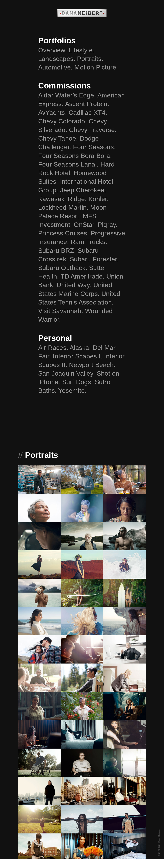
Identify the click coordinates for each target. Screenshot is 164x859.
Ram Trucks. (89, 241)
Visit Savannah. (61, 310)
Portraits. (90, 58)
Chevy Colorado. (63, 121)
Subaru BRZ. (58, 250)
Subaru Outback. (63, 267)
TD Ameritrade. (83, 276)
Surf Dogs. (78, 382)
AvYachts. (53, 112)
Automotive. (56, 67)
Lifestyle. (81, 50)
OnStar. (86, 224)
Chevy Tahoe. (59, 138)
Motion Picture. (96, 67)
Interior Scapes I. (78, 356)
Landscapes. (57, 58)
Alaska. (81, 347)
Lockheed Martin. (64, 207)
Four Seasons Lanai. (69, 164)
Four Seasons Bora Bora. (75, 155)
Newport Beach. (92, 364)
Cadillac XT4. (88, 112)
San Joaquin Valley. (67, 373)
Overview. (53, 50)
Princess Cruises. (64, 233)
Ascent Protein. (87, 103)
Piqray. (108, 224)
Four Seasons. (94, 147)
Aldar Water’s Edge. (67, 95)
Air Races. (54, 347)
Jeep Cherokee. (83, 190)
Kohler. (98, 198)
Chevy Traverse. (93, 129)
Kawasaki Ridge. (63, 198)
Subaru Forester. (94, 259)
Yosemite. (72, 390)
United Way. (75, 285)
